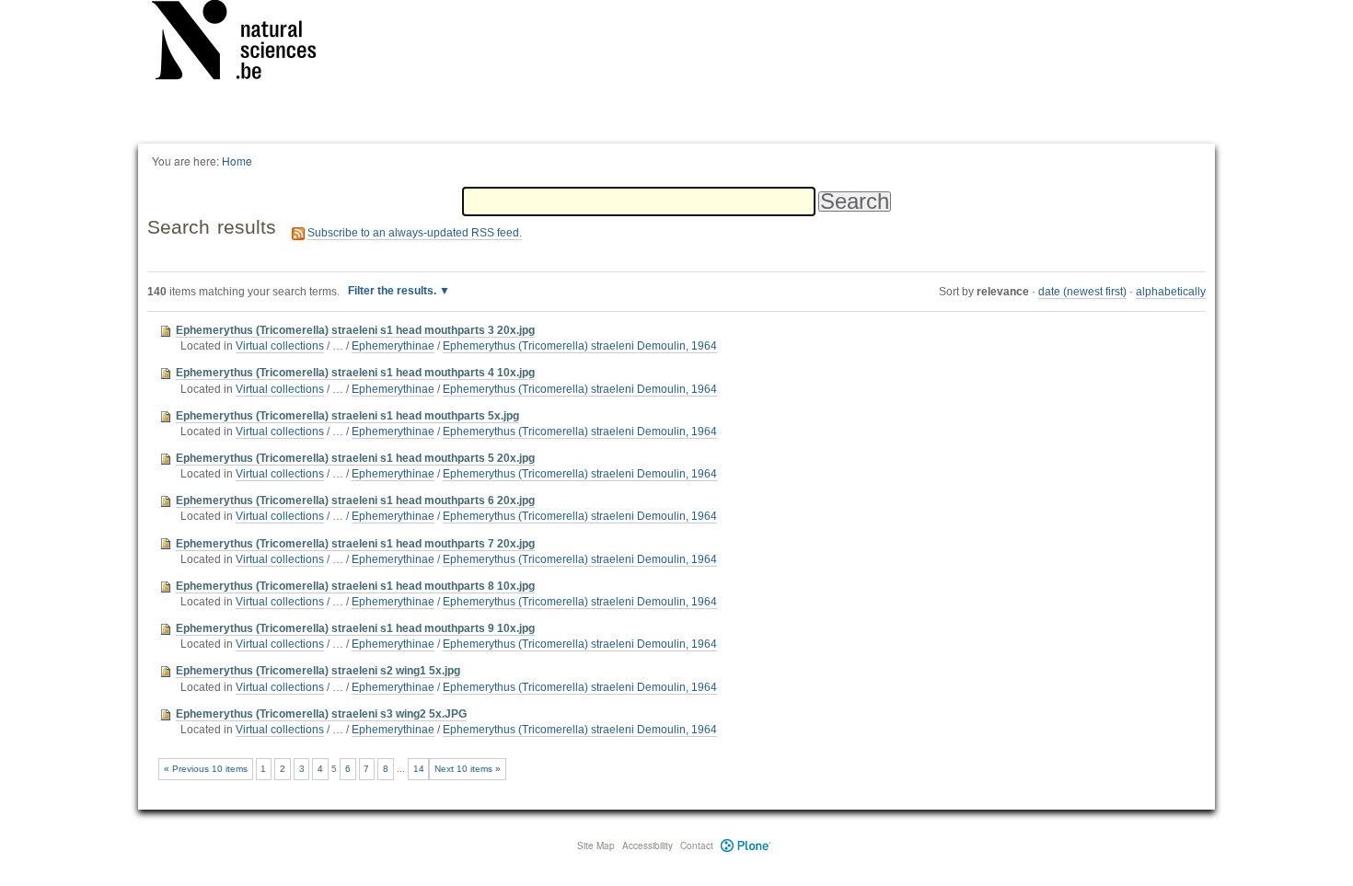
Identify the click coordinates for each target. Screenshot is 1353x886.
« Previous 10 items (206, 769)
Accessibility (647, 845)
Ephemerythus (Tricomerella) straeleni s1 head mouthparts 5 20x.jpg (355, 458)
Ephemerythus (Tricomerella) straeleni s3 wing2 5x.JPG (321, 714)
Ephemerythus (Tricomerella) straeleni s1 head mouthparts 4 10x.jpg (355, 372)
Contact (696, 845)
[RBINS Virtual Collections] (246, 43)
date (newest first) (1082, 291)
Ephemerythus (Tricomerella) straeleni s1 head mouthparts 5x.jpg (347, 415)
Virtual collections (280, 345)
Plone (746, 845)
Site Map (596, 845)
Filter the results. (393, 290)
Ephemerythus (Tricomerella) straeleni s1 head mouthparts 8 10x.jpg (355, 586)
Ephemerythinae (393, 345)
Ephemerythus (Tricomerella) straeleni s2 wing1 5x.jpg (318, 670)
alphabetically (1171, 291)
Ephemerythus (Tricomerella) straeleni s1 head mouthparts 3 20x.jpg (355, 330)
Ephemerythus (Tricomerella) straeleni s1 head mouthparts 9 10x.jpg (355, 628)
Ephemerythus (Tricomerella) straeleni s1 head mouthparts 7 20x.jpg (355, 543)
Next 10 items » (467, 769)
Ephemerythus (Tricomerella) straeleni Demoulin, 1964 (580, 345)
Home (237, 160)
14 (418, 769)
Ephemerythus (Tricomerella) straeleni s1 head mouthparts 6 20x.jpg (355, 500)
